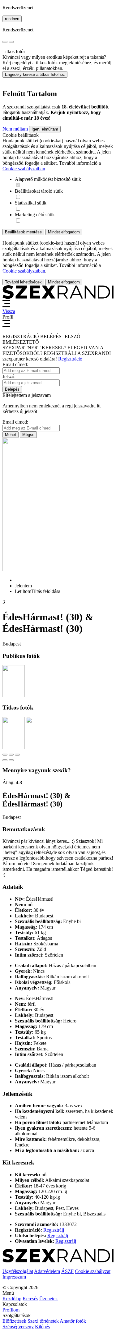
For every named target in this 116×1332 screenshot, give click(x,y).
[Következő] (11, 760)
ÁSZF (67, 1271)
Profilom (10, 1309)
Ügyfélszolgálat (17, 1271)
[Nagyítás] (17, 755)
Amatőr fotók (73, 1321)
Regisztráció (70, 358)
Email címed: (15, 364)
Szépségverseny (18, 1326)
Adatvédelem (47, 1271)
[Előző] (4, 760)
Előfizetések (14, 1321)
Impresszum (14, 1276)
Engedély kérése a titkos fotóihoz (35, 74)
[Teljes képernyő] (11, 755)
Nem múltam (15, 128)
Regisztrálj (53, 1230)
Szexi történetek (43, 1321)
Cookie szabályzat (92, 1271)
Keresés (30, 1298)
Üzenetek (48, 1298)
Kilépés (42, 1326)
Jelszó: (8, 376)
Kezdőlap (11, 1298)
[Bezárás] (4, 755)
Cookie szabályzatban (23, 168)
